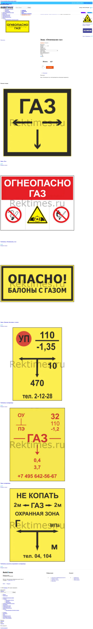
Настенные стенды (10, 600)
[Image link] (8, 573)
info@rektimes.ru (88, 3)
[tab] (45, 73)
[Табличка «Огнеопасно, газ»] (37, 239)
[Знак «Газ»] (37, 158)
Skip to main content (12, 1)
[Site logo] (7, 9)
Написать (83, 12)
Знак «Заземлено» (87, 36)
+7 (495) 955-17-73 (6, 3)
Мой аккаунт (77, 579)
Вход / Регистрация (7, 618)
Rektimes (6, 587)
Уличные (7, 10)
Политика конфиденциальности (58, 577)
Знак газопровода (87, 24)
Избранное (76, 577)
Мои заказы (76, 578)
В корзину (49, 67)
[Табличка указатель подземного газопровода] (37, 561)
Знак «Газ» (4, 161)
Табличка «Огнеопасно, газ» (8, 241)
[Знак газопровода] (37, 480)
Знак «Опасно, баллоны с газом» (10, 322)
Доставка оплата (55, 579)
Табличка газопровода (7, 402)
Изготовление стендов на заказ (11, 19)
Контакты (54, 581)
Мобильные (7, 11)
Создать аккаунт (4, 627)
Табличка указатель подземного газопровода (13, 563)
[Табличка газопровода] (37, 400)
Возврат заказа (55, 578)
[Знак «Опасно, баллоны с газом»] (37, 319)
